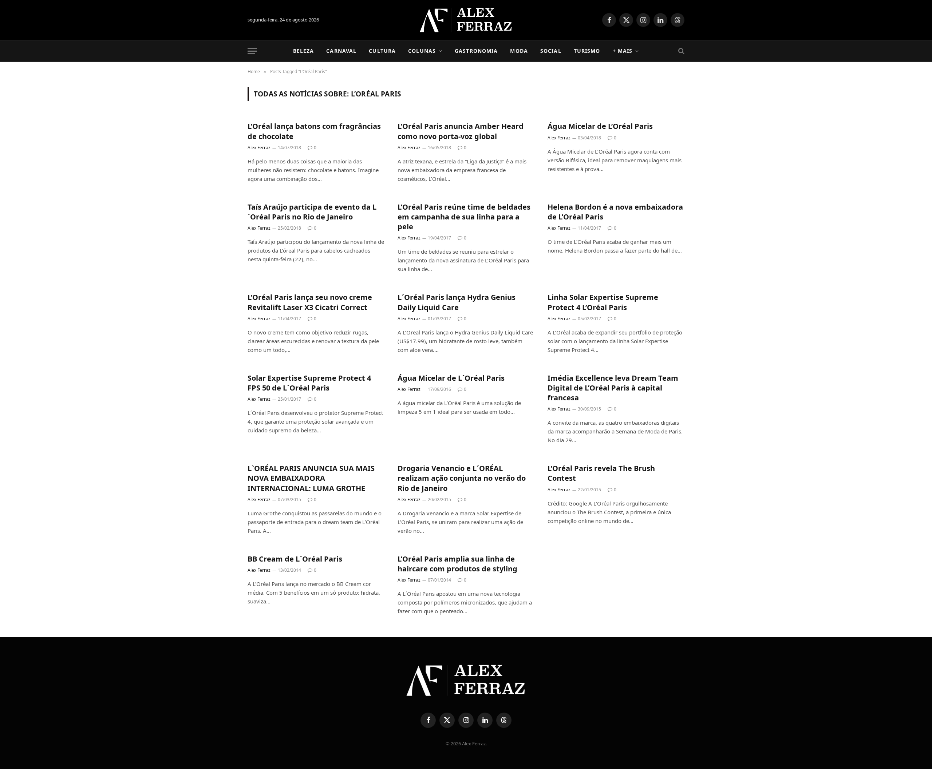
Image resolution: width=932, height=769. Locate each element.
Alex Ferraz (259, 147)
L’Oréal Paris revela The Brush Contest (601, 473)
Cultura (382, 50)
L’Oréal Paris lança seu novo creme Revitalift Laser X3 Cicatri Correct (310, 302)
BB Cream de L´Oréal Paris (295, 559)
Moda (519, 50)
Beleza (303, 50)
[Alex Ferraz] (466, 20)
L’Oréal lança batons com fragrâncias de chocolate (314, 131)
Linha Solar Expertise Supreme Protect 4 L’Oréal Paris (603, 302)
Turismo (587, 50)
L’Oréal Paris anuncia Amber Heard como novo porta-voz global (461, 131)
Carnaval (341, 50)
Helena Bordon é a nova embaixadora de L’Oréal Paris (615, 212)
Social (550, 50)
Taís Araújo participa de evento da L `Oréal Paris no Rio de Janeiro (312, 212)
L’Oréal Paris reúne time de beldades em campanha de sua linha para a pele (464, 216)
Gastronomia (476, 50)
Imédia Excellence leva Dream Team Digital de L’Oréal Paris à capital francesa (613, 388)
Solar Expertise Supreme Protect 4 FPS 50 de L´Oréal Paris (309, 383)
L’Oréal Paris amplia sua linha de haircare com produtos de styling (457, 564)
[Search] (680, 51)
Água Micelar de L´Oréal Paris (451, 378)
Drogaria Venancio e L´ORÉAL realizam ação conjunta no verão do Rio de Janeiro (462, 478)
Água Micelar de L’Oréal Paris (600, 126)
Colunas (422, 50)
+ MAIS (623, 50)
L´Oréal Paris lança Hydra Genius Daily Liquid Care (457, 302)
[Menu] (252, 51)
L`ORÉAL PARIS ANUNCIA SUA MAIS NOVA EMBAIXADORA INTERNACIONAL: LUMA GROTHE (311, 478)
